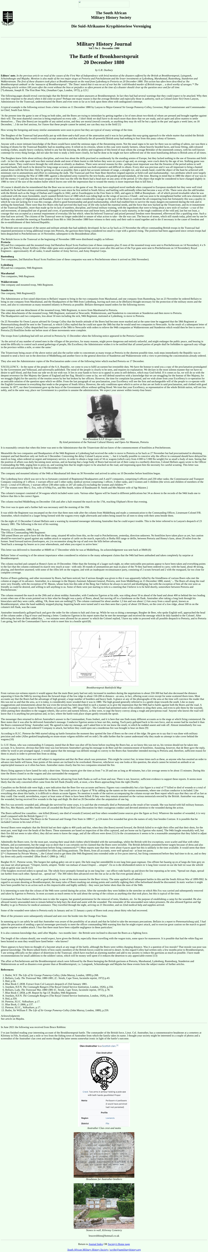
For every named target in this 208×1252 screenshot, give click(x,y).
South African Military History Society (88, 1249)
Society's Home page (119, 1244)
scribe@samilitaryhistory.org (125, 1249)
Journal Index (96, 1244)
